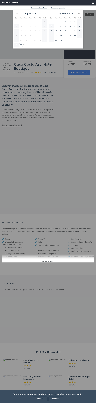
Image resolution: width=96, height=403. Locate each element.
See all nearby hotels (11, 125)
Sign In (40, 399)
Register (55, 399)
